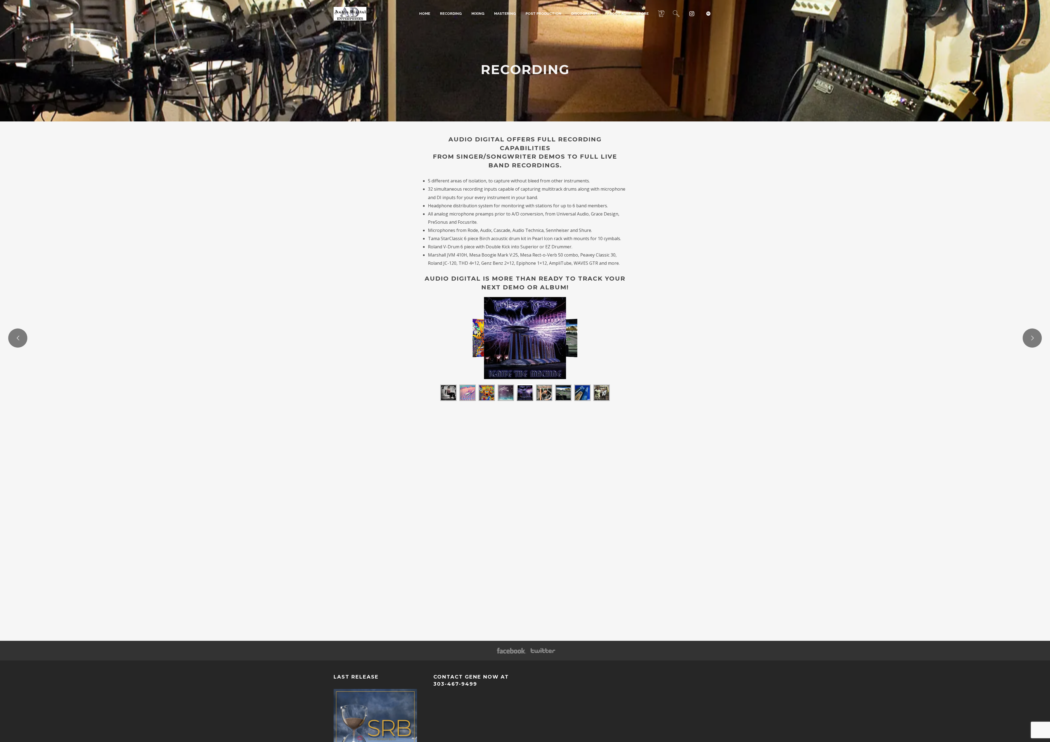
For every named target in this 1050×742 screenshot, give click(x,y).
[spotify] (708, 13)
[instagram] (691, 13)
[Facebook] (511, 651)
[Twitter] (542, 651)
